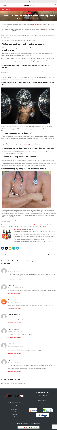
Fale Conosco (14, 414)
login (12, 383)
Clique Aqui (43, 226)
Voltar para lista (28, 254)
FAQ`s (14, 416)
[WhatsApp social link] (13, 248)
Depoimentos (14, 409)
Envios (42, 403)
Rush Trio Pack (17, 229)
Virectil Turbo (29, 144)
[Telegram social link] (17, 248)
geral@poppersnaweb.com (14, 402)
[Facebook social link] (2, 248)
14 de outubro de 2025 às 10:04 (15, 362)
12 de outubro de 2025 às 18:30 (15, 346)
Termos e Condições (42, 400)
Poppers (28, 13)
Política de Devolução (43, 395)
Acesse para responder (14, 279)
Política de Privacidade (42, 398)
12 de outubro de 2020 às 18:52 (15, 287)
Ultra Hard (37, 144)
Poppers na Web (22, 18)
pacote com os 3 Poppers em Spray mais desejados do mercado (41, 224)
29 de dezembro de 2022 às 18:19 (16, 317)
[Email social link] (10, 248)
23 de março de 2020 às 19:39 (15, 271)
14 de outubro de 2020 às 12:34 (15, 302)
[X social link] (6, 248)
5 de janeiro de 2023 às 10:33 (15, 331)
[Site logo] (28, 5)
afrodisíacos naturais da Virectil (28, 143)
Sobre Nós (14, 411)
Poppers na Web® (21, 423)
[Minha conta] (29, 1)
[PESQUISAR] (54, 9)
